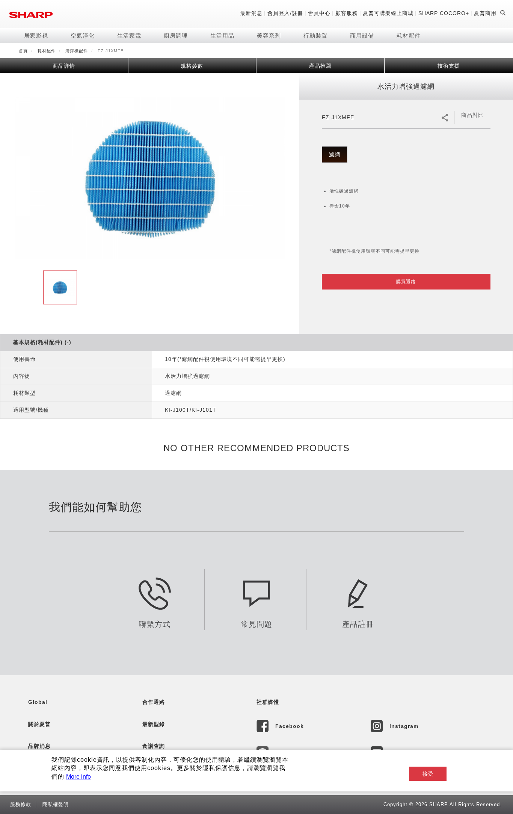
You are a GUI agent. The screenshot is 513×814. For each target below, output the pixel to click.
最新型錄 (153, 724)
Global (37, 702)
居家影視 (36, 35)
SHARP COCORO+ (443, 13)
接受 (427, 774)
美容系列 (269, 35)
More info (78, 776)
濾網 (334, 155)
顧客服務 (346, 13)
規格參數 (192, 66)
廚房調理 (176, 35)
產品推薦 (320, 66)
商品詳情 (64, 66)
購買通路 (406, 281)
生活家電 (129, 35)
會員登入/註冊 (285, 13)
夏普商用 (485, 13)
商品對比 (472, 115)
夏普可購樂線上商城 (388, 13)
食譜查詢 (153, 746)
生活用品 (222, 35)
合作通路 (153, 702)
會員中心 (319, 13)
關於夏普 (39, 724)
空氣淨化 (83, 35)
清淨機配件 (76, 51)
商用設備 (362, 35)
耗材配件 (409, 35)
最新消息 (251, 13)
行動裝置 (315, 35)
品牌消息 (39, 746)
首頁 (23, 51)
